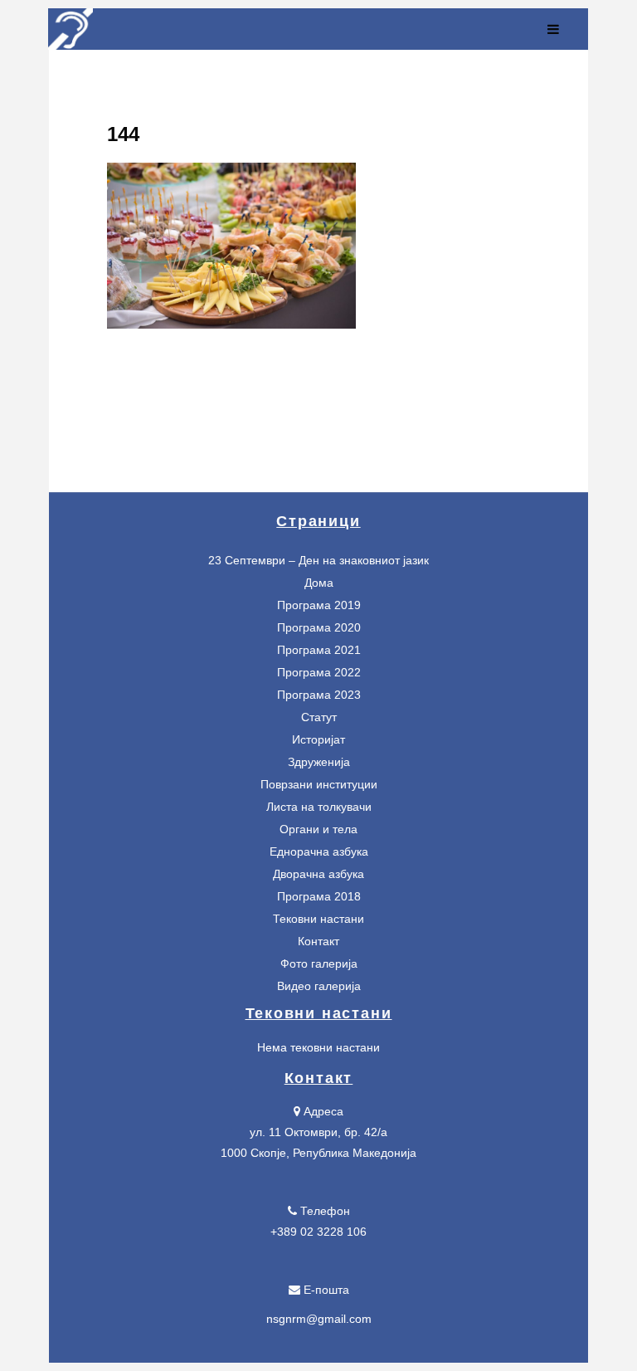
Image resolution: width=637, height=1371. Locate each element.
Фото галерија (318, 963)
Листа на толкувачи (319, 806)
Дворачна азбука (318, 874)
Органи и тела (318, 829)
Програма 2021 (319, 649)
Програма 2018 (319, 896)
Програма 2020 (319, 627)
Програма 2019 (319, 605)
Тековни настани (318, 918)
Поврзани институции (318, 784)
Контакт (318, 941)
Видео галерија (319, 986)
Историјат (318, 739)
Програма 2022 (319, 672)
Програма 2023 (319, 694)
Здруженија (319, 761)
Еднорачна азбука (319, 851)
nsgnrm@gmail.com (319, 1318)
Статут (319, 717)
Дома (318, 582)
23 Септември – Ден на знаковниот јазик (318, 560)
